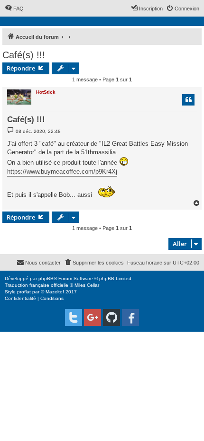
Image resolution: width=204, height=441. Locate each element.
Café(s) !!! (23, 55)
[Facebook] (130, 317)
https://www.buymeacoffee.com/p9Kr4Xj (62, 171)
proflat (24, 291)
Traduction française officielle (36, 285)
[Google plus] (92, 317)
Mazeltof (55, 291)
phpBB (46, 278)
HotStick (46, 92)
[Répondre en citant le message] (188, 100)
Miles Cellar (86, 285)
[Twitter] (73, 317)
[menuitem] (14, 8)
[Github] (111, 317)
